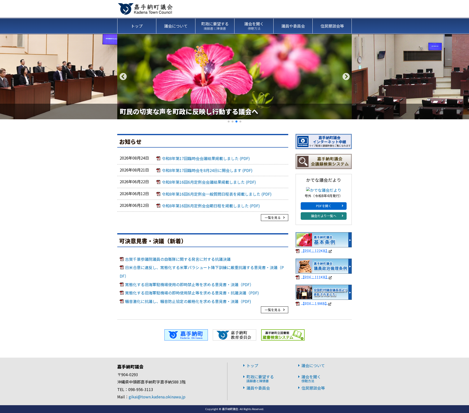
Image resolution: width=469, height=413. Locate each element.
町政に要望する (215, 26)
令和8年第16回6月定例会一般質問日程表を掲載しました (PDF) (217, 194)
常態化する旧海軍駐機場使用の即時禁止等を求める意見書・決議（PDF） (189, 284)
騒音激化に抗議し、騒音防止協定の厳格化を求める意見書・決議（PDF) (188, 301)
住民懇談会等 (332, 26)
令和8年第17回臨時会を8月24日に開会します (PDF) (207, 170)
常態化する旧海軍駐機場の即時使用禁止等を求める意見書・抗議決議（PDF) (192, 293)
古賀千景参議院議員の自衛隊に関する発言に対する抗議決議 (178, 259)
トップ (137, 26)
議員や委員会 (293, 26)
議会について (176, 26)
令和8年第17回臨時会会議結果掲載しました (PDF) (206, 158)
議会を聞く (254, 26)
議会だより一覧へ (323, 215)
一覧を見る (273, 217)
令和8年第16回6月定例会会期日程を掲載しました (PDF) (211, 206)
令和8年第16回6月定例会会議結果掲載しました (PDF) (209, 182)
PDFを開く (323, 205)
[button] (346, 76)
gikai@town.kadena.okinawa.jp (157, 397)
